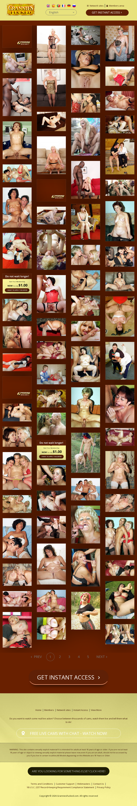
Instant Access (81, 710)
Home (38, 710)
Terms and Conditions (42, 783)
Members (49, 710)
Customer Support (65, 783)
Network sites (97, 5)
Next (100, 656)
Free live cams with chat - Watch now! (68, 733)
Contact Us (98, 783)
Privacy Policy (104, 787)
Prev (37, 656)
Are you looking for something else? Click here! (68, 771)
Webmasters (83, 783)
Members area (116, 5)
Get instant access (106, 12)
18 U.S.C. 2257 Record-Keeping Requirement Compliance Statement (60, 787)
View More (96, 710)
